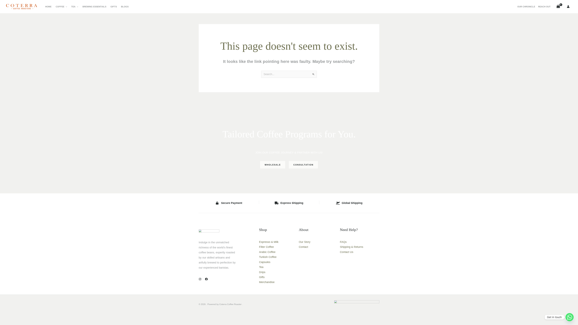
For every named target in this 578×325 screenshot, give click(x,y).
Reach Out (544, 6)
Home (48, 6)
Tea (73, 6)
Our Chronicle (526, 6)
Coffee (60, 6)
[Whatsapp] (570, 317)
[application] (65, 6)
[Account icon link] (568, 6)
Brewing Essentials (94, 6)
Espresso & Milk (268, 241)
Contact (303, 246)
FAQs (343, 241)
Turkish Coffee (268, 256)
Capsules (264, 262)
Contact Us (346, 252)
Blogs (125, 6)
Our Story (304, 241)
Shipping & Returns (351, 246)
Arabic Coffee (267, 252)
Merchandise (267, 282)
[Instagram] (200, 279)
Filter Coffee (266, 246)
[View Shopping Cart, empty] (558, 6)
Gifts (113, 6)
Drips (262, 272)
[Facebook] (206, 279)
